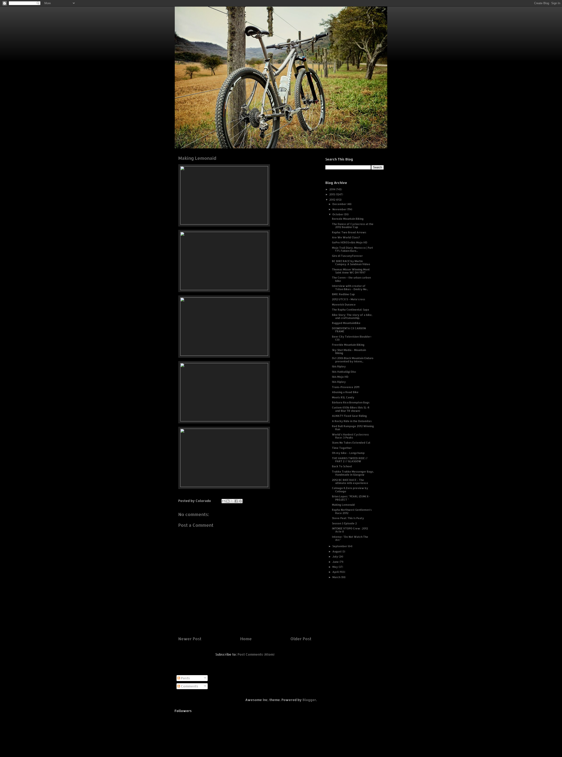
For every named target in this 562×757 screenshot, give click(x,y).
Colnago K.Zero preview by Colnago (350, 489)
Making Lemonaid (343, 504)
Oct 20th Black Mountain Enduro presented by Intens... (352, 359)
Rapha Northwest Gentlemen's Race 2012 (352, 511)
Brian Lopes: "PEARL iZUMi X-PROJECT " (351, 498)
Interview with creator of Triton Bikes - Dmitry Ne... (350, 287)
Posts (185, 678)
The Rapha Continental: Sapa (350, 309)
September (340, 546)
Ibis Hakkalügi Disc (344, 371)
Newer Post (189, 638)
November (339, 209)
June (335, 561)
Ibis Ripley (339, 366)
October (338, 214)
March (336, 577)
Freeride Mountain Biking (348, 344)
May (335, 566)
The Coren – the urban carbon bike (351, 279)
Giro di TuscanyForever (347, 255)
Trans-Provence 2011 (345, 387)
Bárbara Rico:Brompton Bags (350, 402)
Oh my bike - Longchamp (348, 453)
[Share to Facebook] (236, 501)
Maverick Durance (344, 304)
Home (246, 638)
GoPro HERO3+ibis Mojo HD (349, 242)
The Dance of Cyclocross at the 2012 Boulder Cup (352, 225)
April (335, 572)
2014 (332, 189)
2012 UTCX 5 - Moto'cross (348, 299)
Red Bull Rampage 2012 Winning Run (353, 427)
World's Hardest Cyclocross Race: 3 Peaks (350, 436)
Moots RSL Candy (343, 397)
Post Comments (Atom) (256, 654)
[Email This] (224, 501)
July (335, 556)
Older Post (300, 638)
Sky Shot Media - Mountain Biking (349, 351)
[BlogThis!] (228, 501)
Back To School (342, 466)
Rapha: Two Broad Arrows (349, 232)
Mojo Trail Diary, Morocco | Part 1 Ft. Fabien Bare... (352, 249)
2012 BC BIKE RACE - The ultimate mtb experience (350, 481)
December (339, 204)
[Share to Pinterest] (240, 501)
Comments (189, 686)
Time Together (342, 448)
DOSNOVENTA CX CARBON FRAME (349, 330)
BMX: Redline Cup (343, 294)
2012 (332, 199)
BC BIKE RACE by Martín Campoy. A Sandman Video (351, 262)
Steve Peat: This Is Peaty (348, 518)
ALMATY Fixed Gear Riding (349, 415)
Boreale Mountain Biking (348, 218)
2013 (332, 194)
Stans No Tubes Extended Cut (351, 442)
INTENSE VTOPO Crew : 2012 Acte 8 (350, 530)
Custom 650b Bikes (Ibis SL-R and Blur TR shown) (350, 409)
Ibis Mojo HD (340, 376)
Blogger (309, 700)
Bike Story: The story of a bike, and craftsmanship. (352, 316)
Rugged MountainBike (346, 323)
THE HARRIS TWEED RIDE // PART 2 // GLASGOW (349, 460)
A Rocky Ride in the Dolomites (352, 421)
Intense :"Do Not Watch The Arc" (350, 538)
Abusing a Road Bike (345, 392)
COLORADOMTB (281, 13)
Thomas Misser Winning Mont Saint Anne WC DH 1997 (351, 271)
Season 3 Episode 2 (344, 523)
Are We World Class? (346, 237)
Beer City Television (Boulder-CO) (352, 338)
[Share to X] (232, 501)
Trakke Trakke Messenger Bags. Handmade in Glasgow (353, 473)
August (337, 551)
